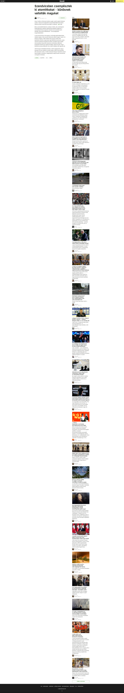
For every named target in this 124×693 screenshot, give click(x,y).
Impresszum (51, 686)
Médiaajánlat (72, 686)
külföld (38, 18)
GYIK (41, 686)
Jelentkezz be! (120, 1)
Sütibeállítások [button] (80, 686)
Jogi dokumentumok (65, 686)
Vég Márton (38, 17)
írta (59, 24)
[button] (37, 58)
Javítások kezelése (57, 686)
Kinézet (113, 1)
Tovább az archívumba (81, 681)
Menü (3, 1)
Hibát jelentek (45, 686)
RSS (76, 686)
